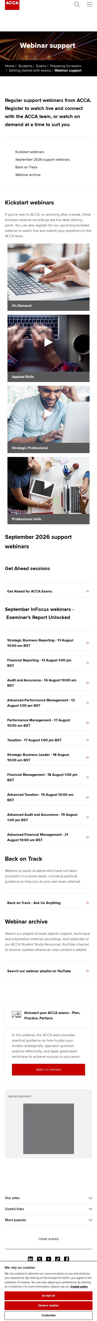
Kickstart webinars (29, 152)
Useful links (14, 1209)
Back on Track (26, 167)
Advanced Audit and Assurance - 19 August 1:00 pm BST (42, 817)
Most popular (15, 1220)
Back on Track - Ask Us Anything (33, 903)
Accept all (48, 1295)
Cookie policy (79, 1286)
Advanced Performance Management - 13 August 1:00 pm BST (41, 703)
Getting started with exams (30, 70)
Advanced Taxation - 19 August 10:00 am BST (40, 797)
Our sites (12, 1198)
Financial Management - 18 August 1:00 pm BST (42, 777)
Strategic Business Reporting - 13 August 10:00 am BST (40, 643)
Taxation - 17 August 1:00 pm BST (34, 740)
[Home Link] (48, 1239)
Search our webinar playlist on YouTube (39, 971)
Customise (48, 1315)
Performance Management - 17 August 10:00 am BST (38, 723)
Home (9, 66)
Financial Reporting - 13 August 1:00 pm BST (39, 663)
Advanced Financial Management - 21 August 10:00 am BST (37, 837)
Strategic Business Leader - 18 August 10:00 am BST (38, 757)
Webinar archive (28, 175)
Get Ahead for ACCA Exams (29, 591)
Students (25, 66)
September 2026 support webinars (42, 159)
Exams (41, 66)
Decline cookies (48, 1305)
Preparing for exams (65, 66)
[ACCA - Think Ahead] (12, 9)
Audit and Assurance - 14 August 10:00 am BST (41, 683)
